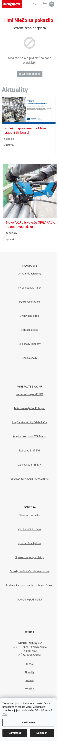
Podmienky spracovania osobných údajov (29, 585)
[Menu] (51, 4)
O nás (29, 664)
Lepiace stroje (29, 329)
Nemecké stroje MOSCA (29, 394)
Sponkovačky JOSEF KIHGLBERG (29, 478)
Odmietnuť (15, 732)
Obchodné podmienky (29, 599)
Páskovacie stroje (29, 301)
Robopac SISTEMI (29, 450)
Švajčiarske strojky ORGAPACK (29, 422)
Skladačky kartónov (30, 343)
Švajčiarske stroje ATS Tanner (29, 436)
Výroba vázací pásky (29, 273)
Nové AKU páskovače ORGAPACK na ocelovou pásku (30, 225)
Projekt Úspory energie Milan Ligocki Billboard (25, 130)
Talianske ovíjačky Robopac (29, 408)
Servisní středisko (29, 515)
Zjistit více (9, 145)
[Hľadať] (34, 4)
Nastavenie (28, 722)
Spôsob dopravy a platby (29, 557)
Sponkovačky (29, 358)
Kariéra (30, 680)
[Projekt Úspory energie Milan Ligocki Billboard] (29, 110)
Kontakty (30, 688)
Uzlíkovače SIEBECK (29, 464)
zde (4, 714)
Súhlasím (41, 732)
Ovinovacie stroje (29, 315)
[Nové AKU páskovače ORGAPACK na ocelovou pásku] (30, 191)
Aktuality (29, 672)
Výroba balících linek (29, 287)
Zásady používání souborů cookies (29, 571)
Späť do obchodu (29, 74)
